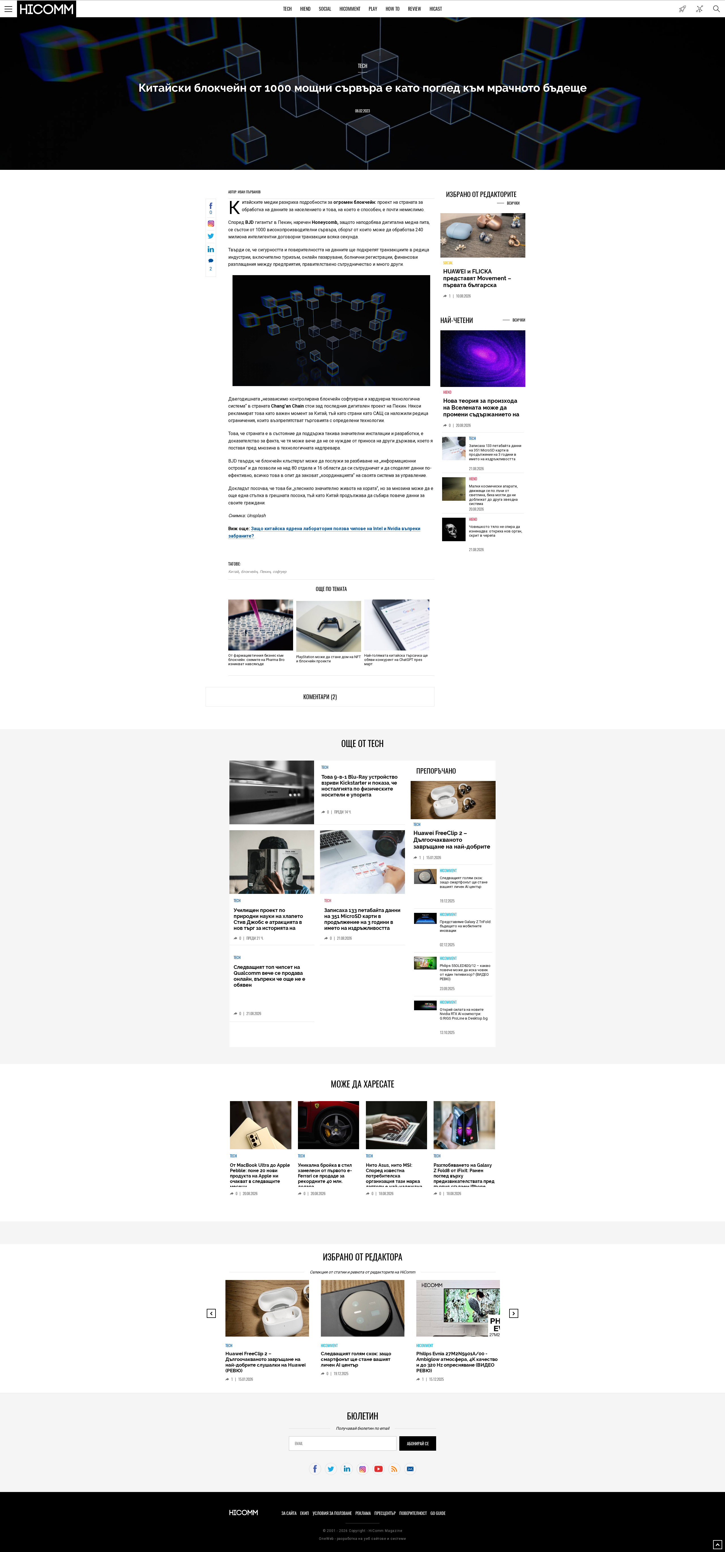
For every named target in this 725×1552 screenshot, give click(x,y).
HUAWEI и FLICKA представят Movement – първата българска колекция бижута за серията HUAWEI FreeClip (478, 285)
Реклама (363, 1513)
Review (414, 9)
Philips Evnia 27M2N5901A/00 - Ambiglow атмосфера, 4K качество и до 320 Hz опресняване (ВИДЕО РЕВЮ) (457, 1362)
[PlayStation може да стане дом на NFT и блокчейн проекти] (328, 626)
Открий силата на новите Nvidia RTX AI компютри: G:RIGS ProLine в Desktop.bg (464, 1013)
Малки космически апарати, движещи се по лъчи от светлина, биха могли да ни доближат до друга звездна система (493, 495)
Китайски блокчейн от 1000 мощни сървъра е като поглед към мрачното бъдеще (362, 87)
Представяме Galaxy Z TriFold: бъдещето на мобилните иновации (465, 926)
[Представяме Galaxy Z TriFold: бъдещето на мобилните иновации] (425, 919)
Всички (513, 203)
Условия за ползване (332, 1513)
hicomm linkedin (347, 1469)
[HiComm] (46, 9)
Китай (233, 572)
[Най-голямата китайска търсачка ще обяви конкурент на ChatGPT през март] (396, 625)
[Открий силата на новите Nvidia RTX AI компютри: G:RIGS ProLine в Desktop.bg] (425, 1006)
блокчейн (249, 572)
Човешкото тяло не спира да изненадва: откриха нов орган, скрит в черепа (495, 531)
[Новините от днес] (682, 9)
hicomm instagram (363, 1469)
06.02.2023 (362, 110)
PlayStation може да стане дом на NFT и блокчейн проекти (328, 659)
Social (325, 9)
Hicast (436, 9)
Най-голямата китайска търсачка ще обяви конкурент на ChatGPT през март (396, 659)
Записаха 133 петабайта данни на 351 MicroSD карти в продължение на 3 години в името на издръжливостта (495, 452)
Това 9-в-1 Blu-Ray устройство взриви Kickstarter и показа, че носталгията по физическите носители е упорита (359, 786)
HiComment (350, 9)
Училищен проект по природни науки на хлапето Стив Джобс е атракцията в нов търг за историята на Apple (268, 922)
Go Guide (437, 1513)
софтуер (279, 572)
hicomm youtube (378, 1469)
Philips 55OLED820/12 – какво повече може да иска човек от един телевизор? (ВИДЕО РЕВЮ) (465, 972)
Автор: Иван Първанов (244, 192)
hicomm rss (394, 1469)
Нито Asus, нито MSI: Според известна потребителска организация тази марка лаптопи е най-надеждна (394, 1176)
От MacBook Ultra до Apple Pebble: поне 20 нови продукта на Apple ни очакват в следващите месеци (260, 1176)
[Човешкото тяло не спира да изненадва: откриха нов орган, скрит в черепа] (454, 529)
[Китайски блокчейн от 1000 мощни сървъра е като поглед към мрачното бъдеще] (210, 225)
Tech (287, 9)
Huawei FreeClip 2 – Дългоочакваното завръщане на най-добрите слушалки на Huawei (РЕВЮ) (452, 843)
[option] (483, 452)
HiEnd (305, 9)
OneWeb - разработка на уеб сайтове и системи (362, 1539)
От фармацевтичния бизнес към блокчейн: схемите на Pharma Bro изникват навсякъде (256, 659)
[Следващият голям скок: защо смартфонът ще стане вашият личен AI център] (425, 877)
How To (393, 9)
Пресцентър (385, 1513)
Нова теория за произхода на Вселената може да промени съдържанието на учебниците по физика (481, 411)
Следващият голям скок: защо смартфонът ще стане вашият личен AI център (463, 882)
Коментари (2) (320, 697)
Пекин (265, 572)
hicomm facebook (315, 1469)
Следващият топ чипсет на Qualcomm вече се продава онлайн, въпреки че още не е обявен (269, 976)
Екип (304, 1513)
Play (373, 9)
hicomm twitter (331, 1469)
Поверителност (413, 1513)
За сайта (289, 1513)
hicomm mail (410, 1469)
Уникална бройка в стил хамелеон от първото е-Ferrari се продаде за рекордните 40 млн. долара (325, 1176)
